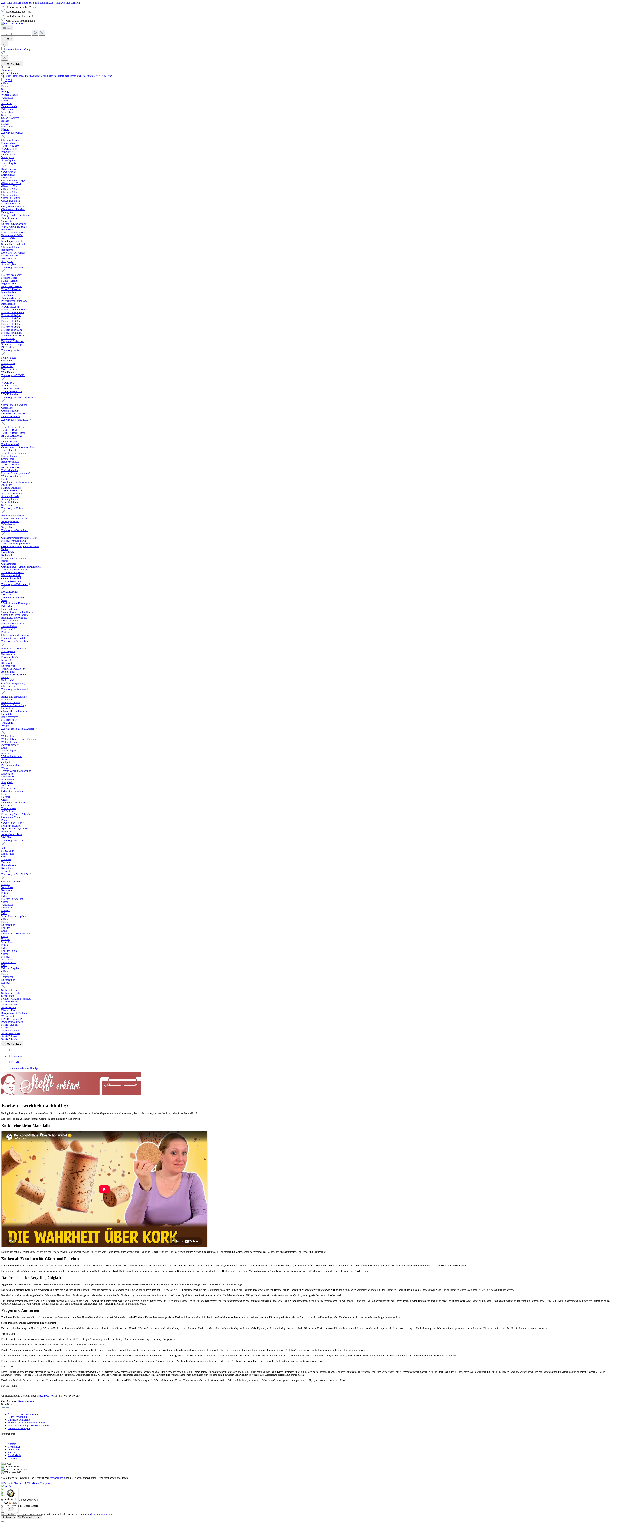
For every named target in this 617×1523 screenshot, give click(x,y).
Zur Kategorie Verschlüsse (15, 419)
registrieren (12, 73)
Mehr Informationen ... (100, 1514)
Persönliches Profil (21, 75)
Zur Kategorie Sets (11, 350)
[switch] (11, 1509)
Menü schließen (14, 64)
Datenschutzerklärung (19, 1419)
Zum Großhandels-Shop (18, 49)
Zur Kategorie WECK (13, 375)
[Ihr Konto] (4, 58)
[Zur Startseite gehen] (12, 23)
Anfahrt (12, 1443)
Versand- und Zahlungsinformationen (26, 1422)
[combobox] (16, 34)
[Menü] (16, 1490)
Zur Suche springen (39, 2)
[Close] (2, 1521)
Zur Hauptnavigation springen (64, 2)
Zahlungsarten (48, 75)
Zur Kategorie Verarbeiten (14, 641)
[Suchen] (35, 33)
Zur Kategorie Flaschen (13, 267)
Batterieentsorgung (17, 1416)
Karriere (12, 1452)
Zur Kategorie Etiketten (13, 508)
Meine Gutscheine (102, 75)
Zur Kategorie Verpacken (14, 530)
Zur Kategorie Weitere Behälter (17, 397)
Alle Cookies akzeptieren (29, 1517)
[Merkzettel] (3, 53)
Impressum (13, 1449)
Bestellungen (63, 75)
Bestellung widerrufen (81, 75)
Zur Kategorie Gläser (12, 132)
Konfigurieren (9, 1517)
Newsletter (13, 1458)
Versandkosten (57, 1477)
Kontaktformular (26, 1401)
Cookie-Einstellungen (19, 1428)
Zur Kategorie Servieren (14, 689)
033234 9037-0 (45, 1395)
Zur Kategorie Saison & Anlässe (18, 728)
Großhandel (14, 1446)
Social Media (14, 1455)
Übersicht (6, 75)
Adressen (36, 75)
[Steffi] (308, 129)
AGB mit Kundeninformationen (24, 1414)
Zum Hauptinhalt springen (15, 2)
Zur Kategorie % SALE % (15, 874)
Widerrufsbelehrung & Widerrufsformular (29, 1425)
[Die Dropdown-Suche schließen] (42, 33)
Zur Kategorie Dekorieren (14, 584)
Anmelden (6, 70)
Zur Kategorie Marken (13, 840)
